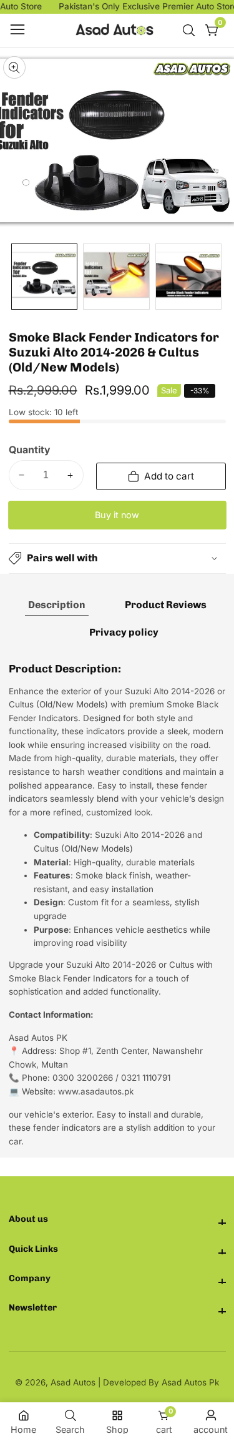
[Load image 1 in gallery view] (44, 276)
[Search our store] (191, 30)
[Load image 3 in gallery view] (188, 276)
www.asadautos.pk (96, 1091)
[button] (117, 558)
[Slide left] (17, 277)
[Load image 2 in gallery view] (116, 276)
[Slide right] (217, 277)
